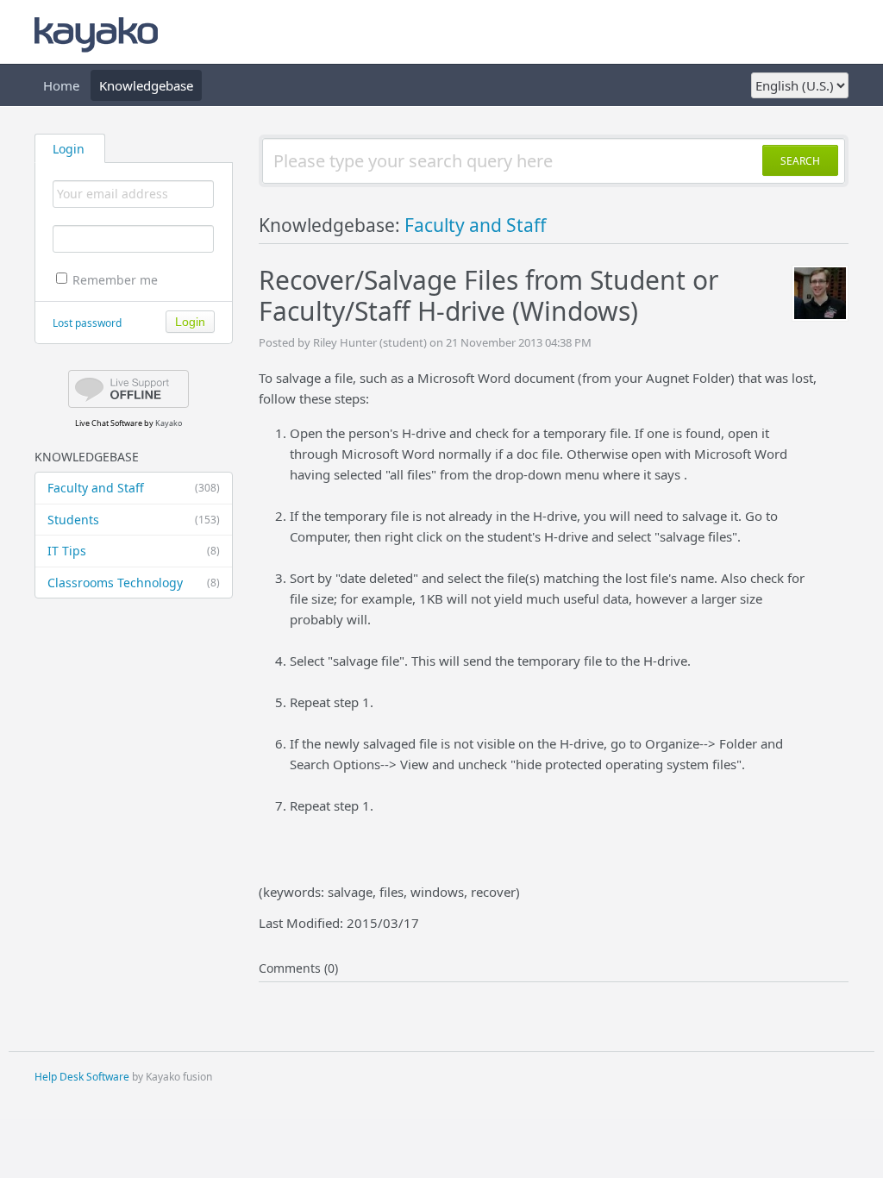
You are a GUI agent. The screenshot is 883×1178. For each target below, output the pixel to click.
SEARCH (800, 161)
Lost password (87, 323)
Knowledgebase (146, 85)
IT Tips (133, 550)
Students (133, 519)
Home (61, 85)
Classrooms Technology (133, 582)
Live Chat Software (108, 423)
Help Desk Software (81, 1076)
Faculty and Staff (133, 487)
